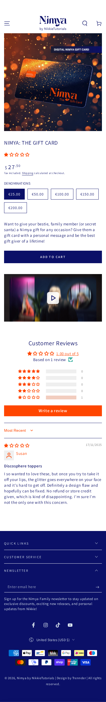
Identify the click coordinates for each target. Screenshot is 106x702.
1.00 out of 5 (67, 353)
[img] (17, 445)
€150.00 (89, 196)
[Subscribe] (99, 587)
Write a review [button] (53, 411)
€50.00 (40, 196)
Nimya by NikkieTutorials (35, 678)
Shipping (27, 173)
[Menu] (7, 23)
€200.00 (17, 209)
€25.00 (16, 196)
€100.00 (64, 196)
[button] (85, 23)
